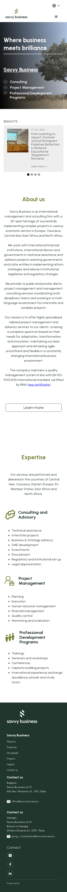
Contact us (12, 770)
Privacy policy (13, 883)
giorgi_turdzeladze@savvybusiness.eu (33, 836)
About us (11, 741)
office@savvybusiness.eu (25, 801)
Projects (11, 758)
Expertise (12, 747)
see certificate (38, 385)
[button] (55, 5)
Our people (12, 753)
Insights (10, 764)
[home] (26, 11)
